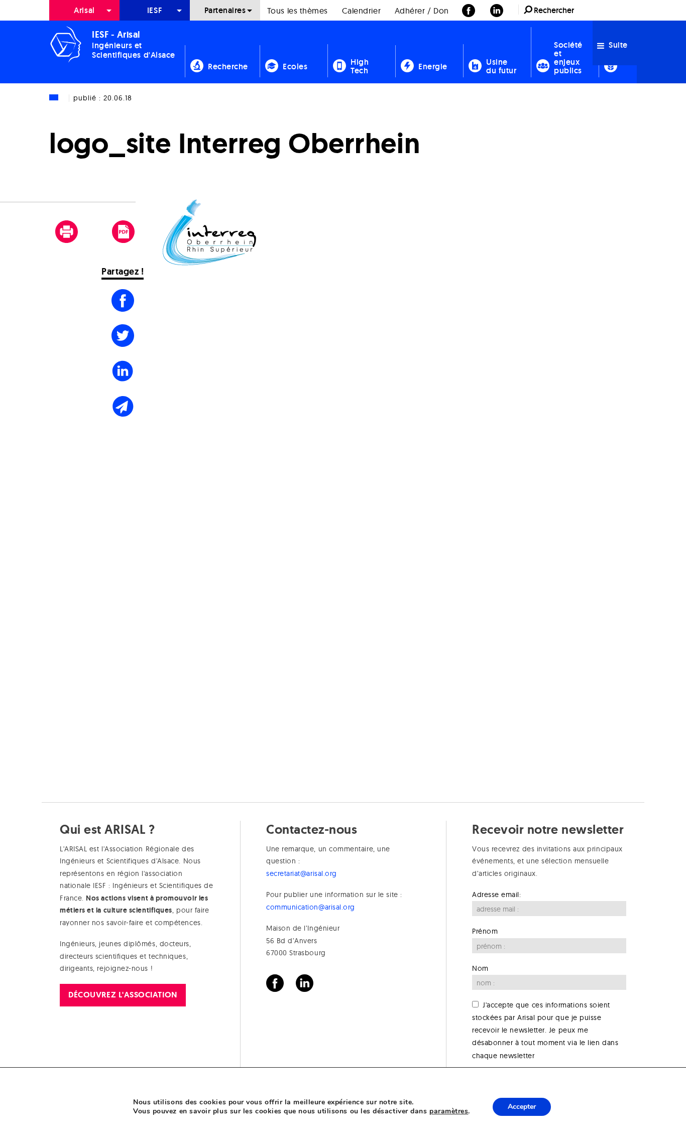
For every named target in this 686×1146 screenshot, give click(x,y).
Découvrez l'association (122, 994)
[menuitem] (84, 10)
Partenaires (225, 10)
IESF (154, 10)
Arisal (84, 10)
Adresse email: (496, 894)
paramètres (448, 1111)
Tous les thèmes (297, 11)
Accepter (522, 1106)
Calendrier (361, 11)
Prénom (485, 931)
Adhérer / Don (422, 11)
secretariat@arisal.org (301, 873)
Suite (617, 45)
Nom (480, 968)
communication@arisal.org (310, 907)
